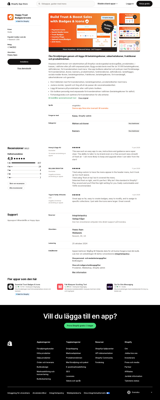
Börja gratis (144, 3)
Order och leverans (45, 362)
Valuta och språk (73, 381)
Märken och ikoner (80, 123)
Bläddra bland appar (107, 3)
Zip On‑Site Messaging (123, 284)
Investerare (130, 358)
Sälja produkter (43, 358)
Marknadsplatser (73, 353)
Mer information (79, 272)
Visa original (83, 98)
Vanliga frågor (78, 219)
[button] (30, 290)
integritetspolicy (122, 254)
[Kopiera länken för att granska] (62, 147)
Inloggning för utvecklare (18, 393)
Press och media (132, 362)
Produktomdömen (74, 358)
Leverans (70, 376)
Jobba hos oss (131, 353)
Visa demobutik (24, 68)
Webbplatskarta (74, 393)
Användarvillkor (40, 393)
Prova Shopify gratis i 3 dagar (80, 325)
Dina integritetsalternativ (95, 393)
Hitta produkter (43, 353)
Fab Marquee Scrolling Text (76, 284)
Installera (24, 62)
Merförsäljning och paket (77, 362)
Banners (76, 131)
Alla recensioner (15, 188)
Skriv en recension (16, 183)
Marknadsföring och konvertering (45, 372)
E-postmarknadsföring (76, 367)
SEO (68, 371)
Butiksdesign (42, 367)
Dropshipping (72, 348)
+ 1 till (129, 46)
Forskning (99, 362)
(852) (14, 47)
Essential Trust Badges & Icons (27, 284)
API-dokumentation (104, 353)
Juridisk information (133, 376)
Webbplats (77, 233)
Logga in (130, 3)
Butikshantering (44, 379)
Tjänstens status (132, 381)
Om (126, 348)
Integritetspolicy (79, 215)
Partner (128, 367)
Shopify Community (104, 358)
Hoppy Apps (12, 55)
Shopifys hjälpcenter (104, 348)
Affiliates (129, 371)
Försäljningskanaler (45, 348)
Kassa (74, 116)
